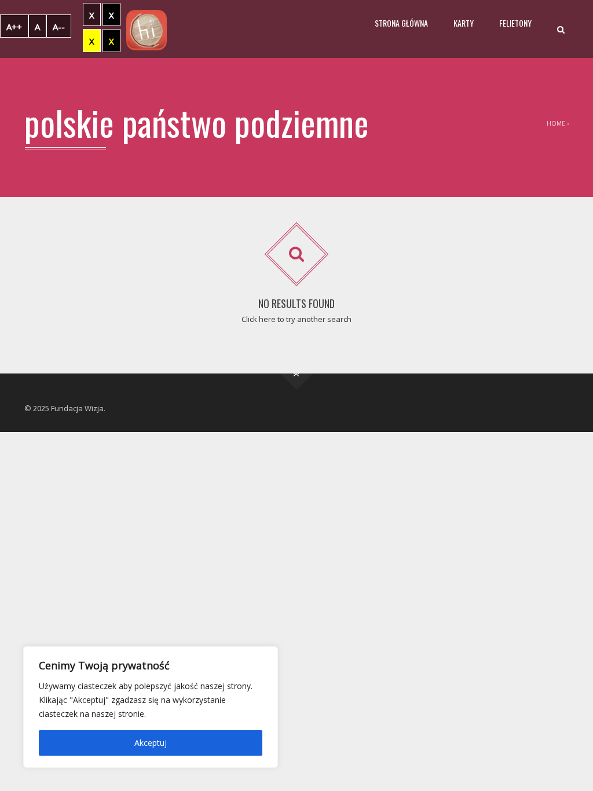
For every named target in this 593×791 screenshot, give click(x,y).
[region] (150, 707)
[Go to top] (296, 373)
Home (556, 123)
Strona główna (401, 23)
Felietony (515, 23)
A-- (59, 26)
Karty (463, 23)
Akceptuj (150, 742)
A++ (14, 26)
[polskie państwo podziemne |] (146, 29)
